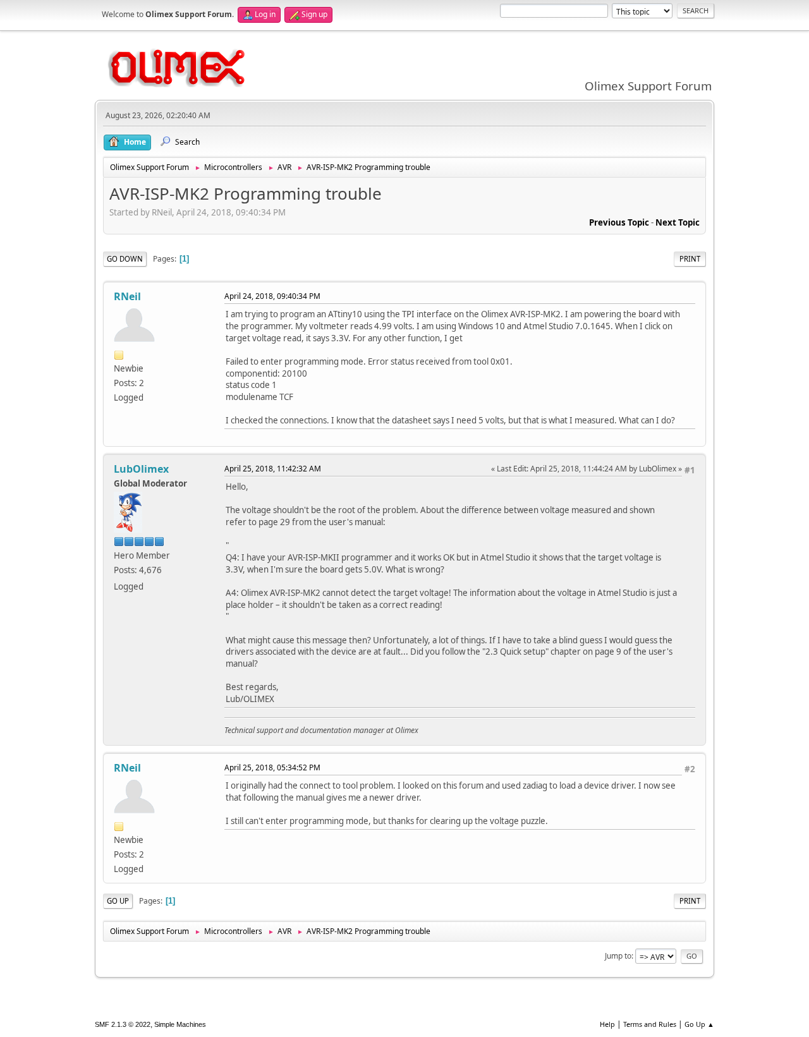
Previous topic (619, 222)
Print (689, 259)
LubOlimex (141, 469)
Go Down (125, 259)
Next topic (677, 222)
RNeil (127, 296)
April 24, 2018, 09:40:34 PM (272, 296)
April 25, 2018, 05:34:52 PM (272, 767)
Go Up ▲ (699, 1024)
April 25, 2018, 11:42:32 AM (272, 468)
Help (607, 1024)
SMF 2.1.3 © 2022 (122, 1024)
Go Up (118, 901)
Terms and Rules (649, 1024)
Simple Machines (180, 1024)
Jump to (618, 955)
